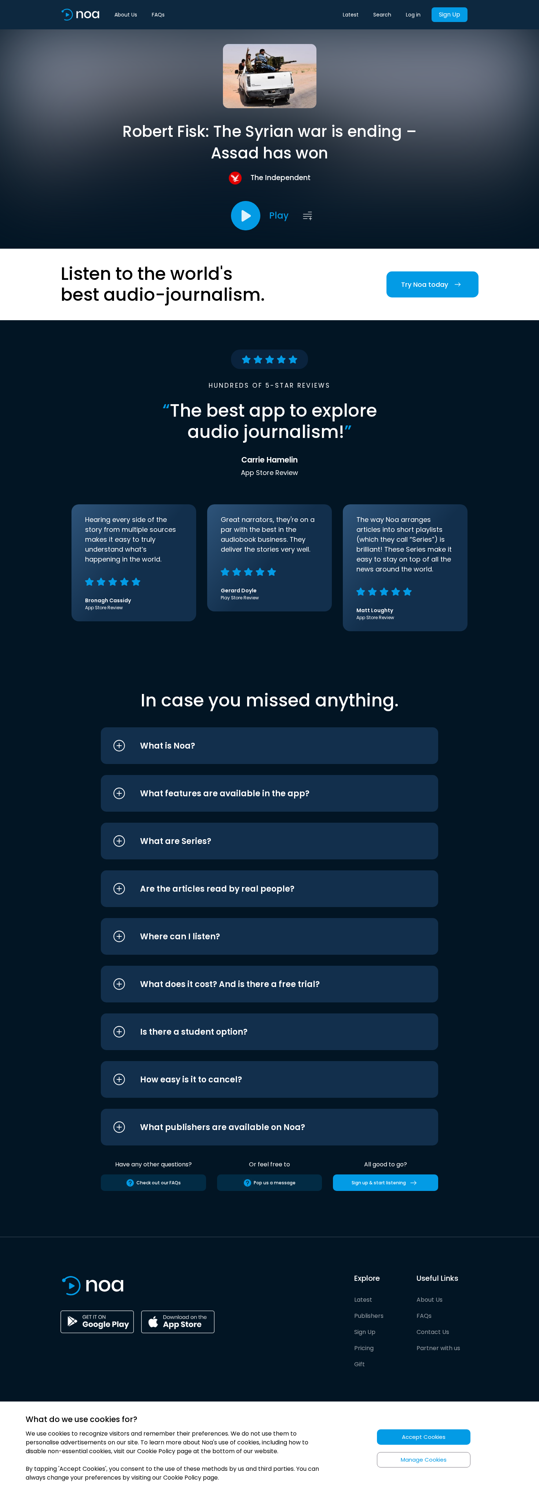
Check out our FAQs (158, 1183)
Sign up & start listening (379, 1183)
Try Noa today (424, 284)
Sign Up (449, 14)
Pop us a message (275, 1183)
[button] (256, 745)
